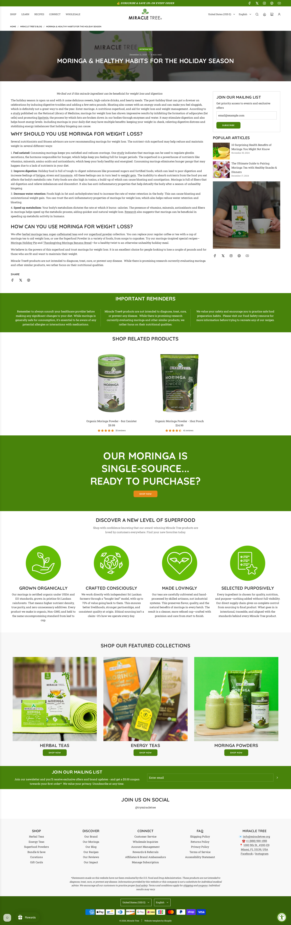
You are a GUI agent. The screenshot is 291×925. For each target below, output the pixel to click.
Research (130, 212)
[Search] (257, 14)
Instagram (261, 853)
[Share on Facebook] (12, 280)
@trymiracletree (145, 807)
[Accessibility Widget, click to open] (282, 917)
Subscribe (228, 125)
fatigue (40, 175)
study (16, 113)
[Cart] (272, 14)
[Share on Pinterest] (28, 280)
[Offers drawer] (264, 14)
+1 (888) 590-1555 (256, 841)
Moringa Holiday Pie (24, 242)
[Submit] (277, 777)
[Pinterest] (272, 3)
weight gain (128, 175)
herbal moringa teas (35, 234)
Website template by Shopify (158, 920)
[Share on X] (20, 280)
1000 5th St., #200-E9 (256, 845)
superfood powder (100, 234)
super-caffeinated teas (63, 234)
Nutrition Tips (145, 49)
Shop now (145, 494)
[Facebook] (249, 3)
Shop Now (55, 752)
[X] (257, 3)
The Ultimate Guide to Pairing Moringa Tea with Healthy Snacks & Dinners (254, 168)
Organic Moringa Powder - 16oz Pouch (179, 421)
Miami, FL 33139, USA (254, 849)
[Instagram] (264, 3)
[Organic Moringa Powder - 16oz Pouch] (179, 383)
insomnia (66, 175)
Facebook (247, 853)
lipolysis (43, 117)
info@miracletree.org (256, 836)
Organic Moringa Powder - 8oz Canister (111, 421)
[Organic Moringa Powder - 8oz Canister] (112, 383)
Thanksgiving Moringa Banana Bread (67, 242)
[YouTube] (279, 3)
